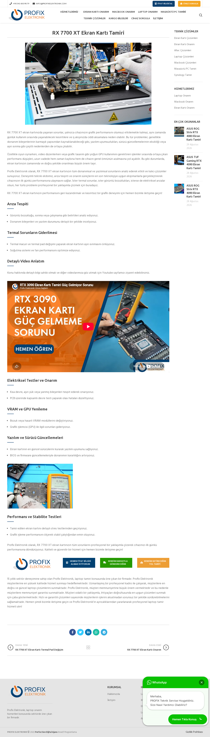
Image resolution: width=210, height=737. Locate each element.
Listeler (88, 647)
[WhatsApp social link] (96, 632)
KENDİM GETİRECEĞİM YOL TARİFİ (155, 563)
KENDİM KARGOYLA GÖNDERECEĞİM (118, 563)
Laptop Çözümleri (184, 57)
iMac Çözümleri (182, 50)
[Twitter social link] (80, 632)
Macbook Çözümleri (185, 63)
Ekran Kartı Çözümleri (186, 38)
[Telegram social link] (104, 632)
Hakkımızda (113, 694)
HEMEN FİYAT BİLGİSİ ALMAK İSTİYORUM (80, 563)
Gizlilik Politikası (194, 732)
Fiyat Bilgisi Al (165, 3)
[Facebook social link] (72, 632)
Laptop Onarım (182, 96)
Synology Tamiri (183, 75)
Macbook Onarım (183, 102)
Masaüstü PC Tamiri (185, 69)
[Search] (201, 15)
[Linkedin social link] (88, 632)
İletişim (111, 700)
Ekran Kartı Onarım (184, 44)
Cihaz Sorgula (190, 3)
